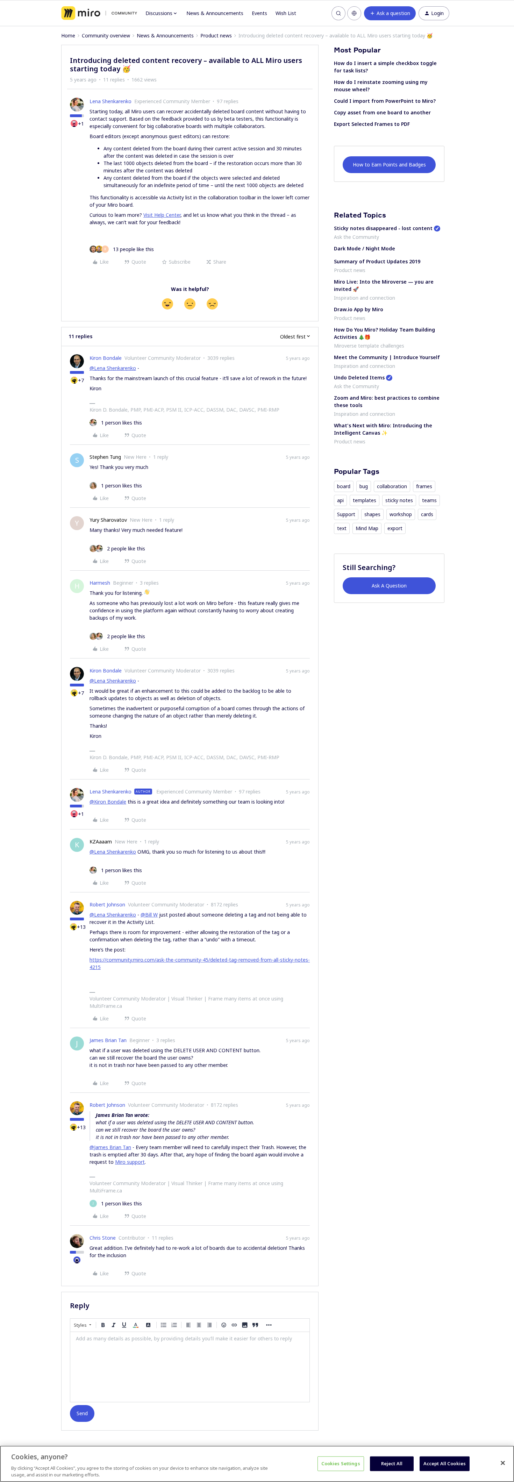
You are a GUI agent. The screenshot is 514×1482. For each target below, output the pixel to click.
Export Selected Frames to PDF (372, 124)
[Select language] (354, 13)
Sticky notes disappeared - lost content (383, 228)
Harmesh (100, 582)
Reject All (391, 1463)
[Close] (503, 1463)
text (342, 528)
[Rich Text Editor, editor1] (189, 1367)
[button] (390, 13)
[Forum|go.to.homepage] (99, 13)
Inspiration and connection (364, 297)
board (343, 486)
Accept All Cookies (444, 1463)
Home (68, 35)
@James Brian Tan (110, 1147)
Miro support (130, 1162)
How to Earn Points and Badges (389, 164)
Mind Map (367, 528)
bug (363, 486)
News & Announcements (214, 13)
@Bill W (149, 914)
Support (346, 514)
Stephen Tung (105, 457)
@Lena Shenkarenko (113, 368)
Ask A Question (389, 585)
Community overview (106, 35)
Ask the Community (356, 237)
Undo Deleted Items (359, 377)
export (394, 528)
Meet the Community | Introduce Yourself (387, 357)
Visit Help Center (161, 215)
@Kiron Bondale (108, 801)
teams (429, 500)
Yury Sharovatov (108, 519)
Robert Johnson (107, 904)
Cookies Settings (340, 1463)
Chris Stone (103, 1237)
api (340, 500)
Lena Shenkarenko (110, 101)
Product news (216, 35)
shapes (372, 514)
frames (424, 486)
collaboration (392, 486)
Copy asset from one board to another (382, 112)
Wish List (286, 13)
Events (259, 13)
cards (427, 514)
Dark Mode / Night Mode (364, 248)
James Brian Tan (108, 1040)
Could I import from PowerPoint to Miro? (385, 101)
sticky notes (399, 500)
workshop (401, 514)
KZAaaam (101, 841)
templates (364, 500)
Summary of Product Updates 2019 (377, 261)
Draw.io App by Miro (358, 309)
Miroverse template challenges (369, 345)
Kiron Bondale (106, 358)
